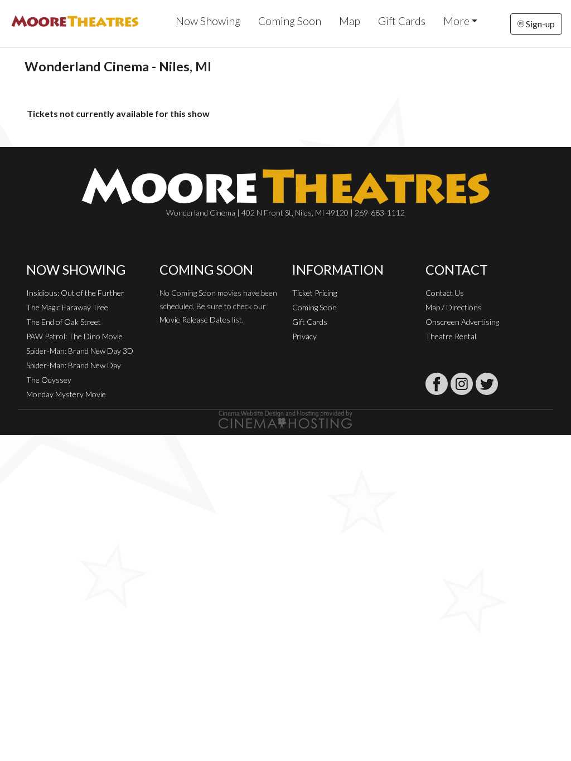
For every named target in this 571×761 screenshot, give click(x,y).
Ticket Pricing (314, 292)
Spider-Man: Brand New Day (73, 365)
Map (349, 20)
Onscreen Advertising (462, 321)
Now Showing (208, 20)
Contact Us (444, 292)
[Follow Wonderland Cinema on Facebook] (436, 384)
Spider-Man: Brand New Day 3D (79, 350)
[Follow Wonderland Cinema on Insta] (462, 384)
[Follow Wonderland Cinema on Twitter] (487, 384)
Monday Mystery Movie (66, 394)
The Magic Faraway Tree (67, 307)
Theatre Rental (450, 336)
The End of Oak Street (63, 321)
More (456, 20)
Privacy (304, 336)
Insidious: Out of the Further (75, 292)
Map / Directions (453, 307)
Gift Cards (401, 20)
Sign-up (539, 23)
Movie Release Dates (194, 319)
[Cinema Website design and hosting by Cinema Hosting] (285, 418)
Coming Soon (289, 20)
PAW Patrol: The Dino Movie (74, 336)
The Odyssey (48, 379)
